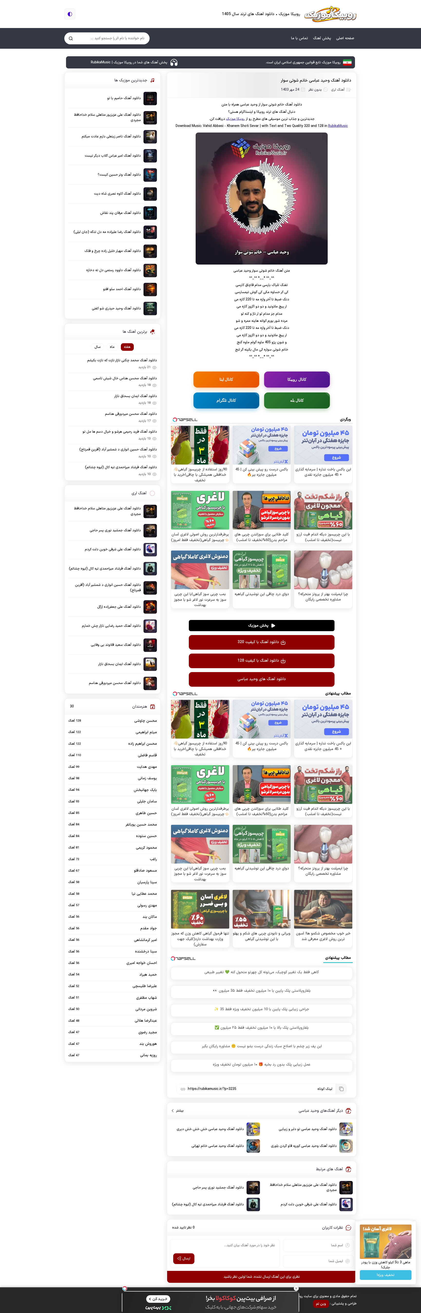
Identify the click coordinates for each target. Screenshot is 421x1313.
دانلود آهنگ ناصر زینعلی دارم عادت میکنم (111, 136)
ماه (112, 347)
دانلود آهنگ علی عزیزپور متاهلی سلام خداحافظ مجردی (303, 1187)
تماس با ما (299, 38)
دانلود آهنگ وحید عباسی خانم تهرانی (217, 1146)
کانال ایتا (226, 379)
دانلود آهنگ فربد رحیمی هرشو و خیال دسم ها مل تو (120, 431)
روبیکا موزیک (235, 119)
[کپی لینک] (341, 1089)
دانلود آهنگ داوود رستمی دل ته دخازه (113, 270)
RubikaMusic (338, 126)
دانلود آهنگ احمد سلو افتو (122, 289)
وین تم (321, 1303)
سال (98, 347)
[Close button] (296, 1288)
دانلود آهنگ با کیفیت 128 (258, 661)
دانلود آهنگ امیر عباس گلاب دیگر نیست (113, 155)
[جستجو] (71, 38)
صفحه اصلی (345, 38)
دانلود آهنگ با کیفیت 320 (258, 642)
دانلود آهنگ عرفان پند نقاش (120, 213)
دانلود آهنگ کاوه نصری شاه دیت (117, 193)
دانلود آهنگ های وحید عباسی (262, 679)
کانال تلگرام (226, 400)
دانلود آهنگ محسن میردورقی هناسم (131, 414)
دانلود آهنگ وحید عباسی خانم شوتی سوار (316, 80)
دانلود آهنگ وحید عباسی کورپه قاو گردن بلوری (304, 1146)
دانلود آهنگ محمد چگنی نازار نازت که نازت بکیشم (122, 360)
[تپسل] (124, 1288)
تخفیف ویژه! (385, 1275)
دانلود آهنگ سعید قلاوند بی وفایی (116, 644)
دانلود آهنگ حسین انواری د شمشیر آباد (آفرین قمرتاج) (118, 449)
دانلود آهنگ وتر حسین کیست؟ (119, 174)
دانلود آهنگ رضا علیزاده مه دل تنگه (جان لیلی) (107, 232)
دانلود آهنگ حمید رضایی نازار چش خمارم (111, 625)
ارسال (186, 1258)
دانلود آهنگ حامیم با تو (124, 98)
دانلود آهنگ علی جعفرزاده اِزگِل (119, 606)
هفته (127, 347)
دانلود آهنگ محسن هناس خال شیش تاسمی (125, 378)
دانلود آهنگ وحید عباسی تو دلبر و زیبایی (308, 1129)
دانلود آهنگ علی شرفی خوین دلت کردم (309, 1204)
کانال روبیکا (296, 379)
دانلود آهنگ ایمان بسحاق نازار (135, 396)
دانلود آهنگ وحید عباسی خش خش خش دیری (210, 1129)
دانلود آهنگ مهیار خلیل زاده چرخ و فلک (113, 251)
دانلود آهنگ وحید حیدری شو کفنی (116, 308)
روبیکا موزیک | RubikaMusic (330, 14)
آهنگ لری (337, 89)
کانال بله (297, 400)
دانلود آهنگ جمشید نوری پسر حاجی (218, 1187)
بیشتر (178, 1110)
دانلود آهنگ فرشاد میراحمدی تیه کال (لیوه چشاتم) (208, 1204)
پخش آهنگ (322, 38)
